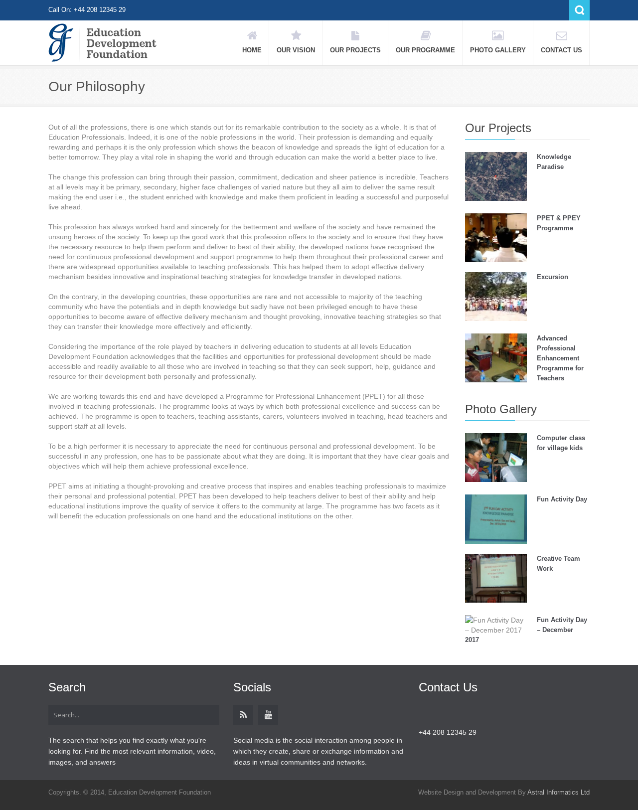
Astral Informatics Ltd (558, 792)
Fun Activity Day (562, 499)
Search (579, 10)
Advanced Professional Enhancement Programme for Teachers (560, 358)
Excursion (552, 277)
